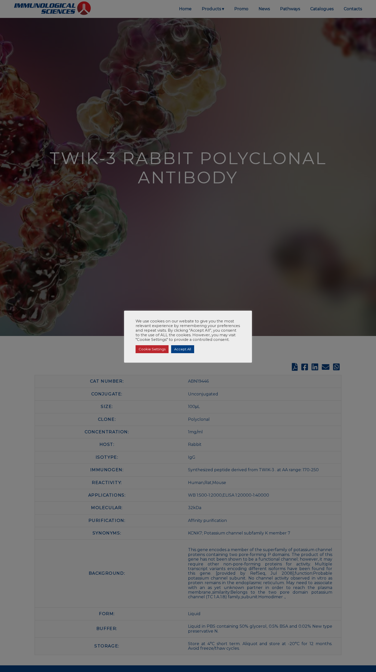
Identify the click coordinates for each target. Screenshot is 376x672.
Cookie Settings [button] (152, 349)
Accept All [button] (182, 349)
